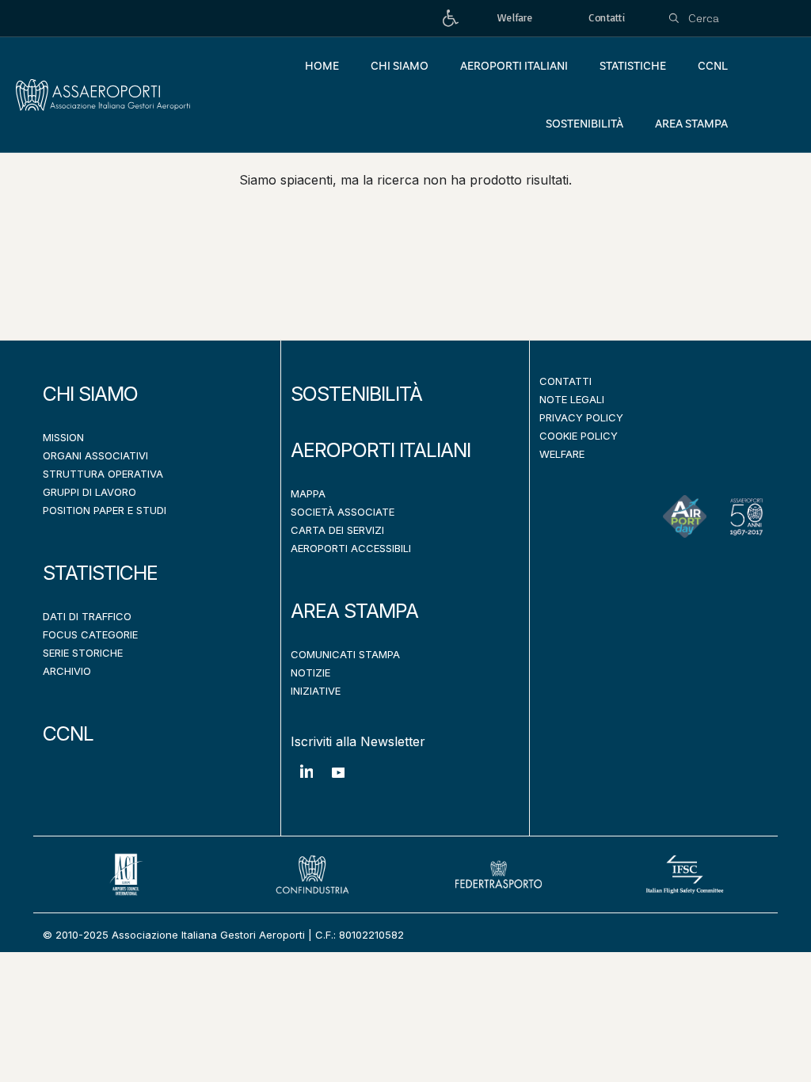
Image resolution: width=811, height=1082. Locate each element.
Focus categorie (90, 634)
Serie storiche (83, 652)
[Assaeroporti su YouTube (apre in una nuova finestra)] (338, 784)
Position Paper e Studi (104, 510)
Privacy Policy (581, 417)
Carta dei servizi (337, 530)
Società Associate (342, 511)
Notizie (310, 672)
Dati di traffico (87, 616)
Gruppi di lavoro (89, 492)
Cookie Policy (578, 435)
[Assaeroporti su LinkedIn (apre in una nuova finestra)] (306, 783)
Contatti (565, 381)
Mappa (308, 493)
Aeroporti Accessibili (351, 548)
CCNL (68, 733)
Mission (63, 437)
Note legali (571, 399)
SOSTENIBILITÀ (356, 394)
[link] (451, 18)
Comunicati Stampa (345, 654)
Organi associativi (95, 455)
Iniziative (316, 690)
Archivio (67, 671)
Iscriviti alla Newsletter (358, 741)
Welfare (561, 454)
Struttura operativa (103, 473)
